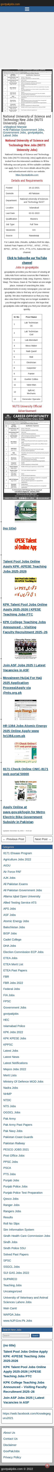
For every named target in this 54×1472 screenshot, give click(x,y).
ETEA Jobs (10, 958)
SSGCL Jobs (11, 1266)
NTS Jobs (9, 1106)
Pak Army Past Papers (17, 1124)
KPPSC (8, 1044)
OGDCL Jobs (11, 1112)
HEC (6, 1019)
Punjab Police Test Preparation (22, 1192)
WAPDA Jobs (11, 1314)
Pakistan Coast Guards (18, 1137)
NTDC (7, 1100)
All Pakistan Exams (15, 884)
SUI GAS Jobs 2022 (16, 1272)
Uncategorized (12, 1291)
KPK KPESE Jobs (14, 1038)
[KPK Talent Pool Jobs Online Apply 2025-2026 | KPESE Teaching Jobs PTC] (25, 588)
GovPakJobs (11, 1451)
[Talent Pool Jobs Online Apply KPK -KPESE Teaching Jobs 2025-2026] (25, 545)
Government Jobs (14, 132)
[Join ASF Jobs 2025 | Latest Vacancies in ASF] (25, 649)
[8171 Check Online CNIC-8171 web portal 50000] (25, 753)
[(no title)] (25, 512)
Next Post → (43, 839)
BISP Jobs (10, 933)
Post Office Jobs (13, 1155)
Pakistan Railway (14, 1143)
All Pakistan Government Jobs (24, 129)
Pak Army (9, 1118)
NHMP (7, 1093)
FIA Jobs (9, 995)
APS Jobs (9, 908)
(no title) (9, 528)
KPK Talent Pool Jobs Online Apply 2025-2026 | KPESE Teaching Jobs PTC (25, 609)
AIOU (6, 865)
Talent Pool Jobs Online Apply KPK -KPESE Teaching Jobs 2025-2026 (25, 566)
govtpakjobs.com (10, 4)
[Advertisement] (27, 40)
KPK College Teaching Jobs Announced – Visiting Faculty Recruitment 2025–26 (25, 627)
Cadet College (12, 939)
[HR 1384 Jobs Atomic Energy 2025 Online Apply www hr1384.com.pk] (25, 710)
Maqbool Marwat (16, 126)
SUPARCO (10, 1279)
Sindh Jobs (10, 1242)
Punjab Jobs (11, 1180)
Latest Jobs (10, 135)
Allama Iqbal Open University (21, 896)
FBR (6, 976)
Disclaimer (10, 1445)
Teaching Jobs (12, 1285)
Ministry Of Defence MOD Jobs (23, 1081)
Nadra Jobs (10, 1087)
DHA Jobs (9, 945)
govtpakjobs (35, 132)
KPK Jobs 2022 (13, 1032)
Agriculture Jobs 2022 (17, 859)
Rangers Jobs (12, 1211)
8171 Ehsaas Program (17, 853)
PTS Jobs (9, 1174)
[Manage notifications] (47, 1466)
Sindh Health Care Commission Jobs (26, 1235)
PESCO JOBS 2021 (16, 1149)
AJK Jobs (9, 877)
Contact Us (10, 1438)
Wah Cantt (10, 1308)
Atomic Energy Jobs (16, 921)
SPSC (7, 1260)
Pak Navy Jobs (12, 1130)
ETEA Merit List (13, 964)
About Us (9, 1432)
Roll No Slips (11, 1223)
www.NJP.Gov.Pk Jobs (17, 1320)
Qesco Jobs (11, 1198)
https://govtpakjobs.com (27, 175)
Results (8, 1217)
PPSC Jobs (10, 1161)
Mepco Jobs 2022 (14, 1069)
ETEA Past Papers (15, 970)
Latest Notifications (15, 1063)
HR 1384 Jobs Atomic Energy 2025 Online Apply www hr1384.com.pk (25, 730)
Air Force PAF (12, 871)
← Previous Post (13, 839)
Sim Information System (18, 1229)
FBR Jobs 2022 (13, 982)
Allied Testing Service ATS (19, 902)
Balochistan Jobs (14, 927)
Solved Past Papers (16, 1254)
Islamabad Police (14, 1026)
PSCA (7, 1167)
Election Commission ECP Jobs (23, 952)
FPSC (7, 1001)
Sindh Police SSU (14, 1248)
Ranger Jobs (11, 1205)
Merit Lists (10, 1075)
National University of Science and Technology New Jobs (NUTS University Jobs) (27, 119)
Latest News (11, 1056)
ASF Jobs (9, 914)
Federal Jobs (11, 988)
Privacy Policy (12, 1457)
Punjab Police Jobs (15, 1186)
